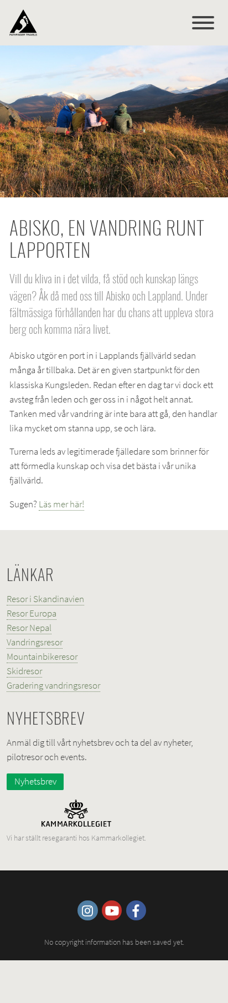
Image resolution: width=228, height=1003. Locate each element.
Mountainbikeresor (42, 656)
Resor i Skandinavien (45, 599)
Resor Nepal (29, 628)
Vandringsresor (35, 642)
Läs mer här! (61, 504)
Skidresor (24, 671)
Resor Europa (31, 613)
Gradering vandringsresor (53, 685)
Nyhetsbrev (35, 781)
